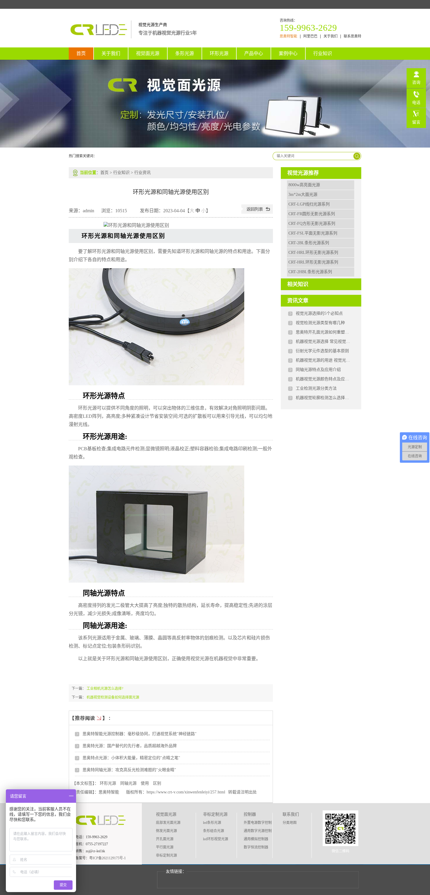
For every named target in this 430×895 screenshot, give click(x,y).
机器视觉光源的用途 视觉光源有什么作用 (323, 360)
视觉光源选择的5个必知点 (319, 313)
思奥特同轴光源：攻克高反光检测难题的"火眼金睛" (129, 770)
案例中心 (288, 53)
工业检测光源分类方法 (316, 388)
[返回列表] (257, 212)
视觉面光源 (147, 53)
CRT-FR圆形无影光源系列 (311, 214)
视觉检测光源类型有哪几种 (320, 323)
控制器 (250, 814)
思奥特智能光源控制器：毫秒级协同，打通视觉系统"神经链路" (139, 734)
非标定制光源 (166, 855)
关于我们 (331, 36)
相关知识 (297, 284)
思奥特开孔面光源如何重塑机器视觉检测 (323, 332)
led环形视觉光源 (215, 839)
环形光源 (219, 53)
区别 (157, 783)
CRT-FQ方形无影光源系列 (311, 223)
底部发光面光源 (168, 823)
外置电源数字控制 (258, 823)
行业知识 (322, 53)
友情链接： (176, 871)
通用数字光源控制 (258, 831)
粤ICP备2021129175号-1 (107, 858)
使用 (145, 783)
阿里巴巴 (310, 36)
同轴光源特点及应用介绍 (318, 369)
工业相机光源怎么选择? (105, 689)
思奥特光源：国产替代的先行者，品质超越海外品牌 (129, 746)
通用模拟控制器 (256, 839)
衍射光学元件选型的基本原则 (322, 351)
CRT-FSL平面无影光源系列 (312, 233)
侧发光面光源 (166, 831)
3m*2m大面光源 (302, 194)
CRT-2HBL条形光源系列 (310, 272)
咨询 (416, 82)
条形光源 (184, 53)
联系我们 (291, 814)
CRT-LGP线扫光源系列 (309, 204)
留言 (416, 122)
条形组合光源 (213, 831)
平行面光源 (164, 847)
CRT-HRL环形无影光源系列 (313, 252)
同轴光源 (128, 783)
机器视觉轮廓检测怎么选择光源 (323, 398)
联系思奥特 (352, 36)
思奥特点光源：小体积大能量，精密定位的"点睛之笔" (131, 758)
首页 (81, 53)
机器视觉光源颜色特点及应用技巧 (323, 379)
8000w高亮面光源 (304, 185)
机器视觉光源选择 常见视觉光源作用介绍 (323, 341)
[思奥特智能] (100, 35)
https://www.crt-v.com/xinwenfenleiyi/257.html (186, 792)
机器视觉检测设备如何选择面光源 (113, 697)
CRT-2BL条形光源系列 (308, 243)
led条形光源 (212, 823)
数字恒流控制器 (256, 847)
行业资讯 (142, 172)
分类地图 (290, 823)
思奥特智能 (288, 36)
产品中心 (253, 53)
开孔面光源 (164, 839)
